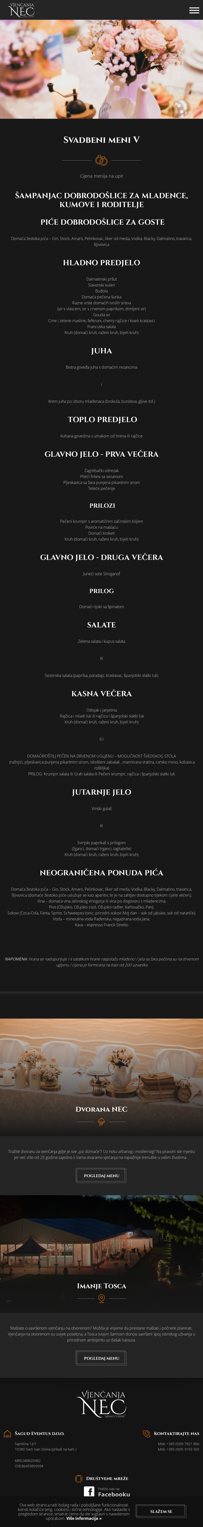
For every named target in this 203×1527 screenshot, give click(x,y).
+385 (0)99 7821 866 (183, 1443)
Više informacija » (83, 1518)
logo (21, 9)
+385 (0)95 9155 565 (183, 1449)
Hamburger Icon (194, 7)
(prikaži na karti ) (63, 1449)
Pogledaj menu (101, 1176)
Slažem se (161, 1511)
